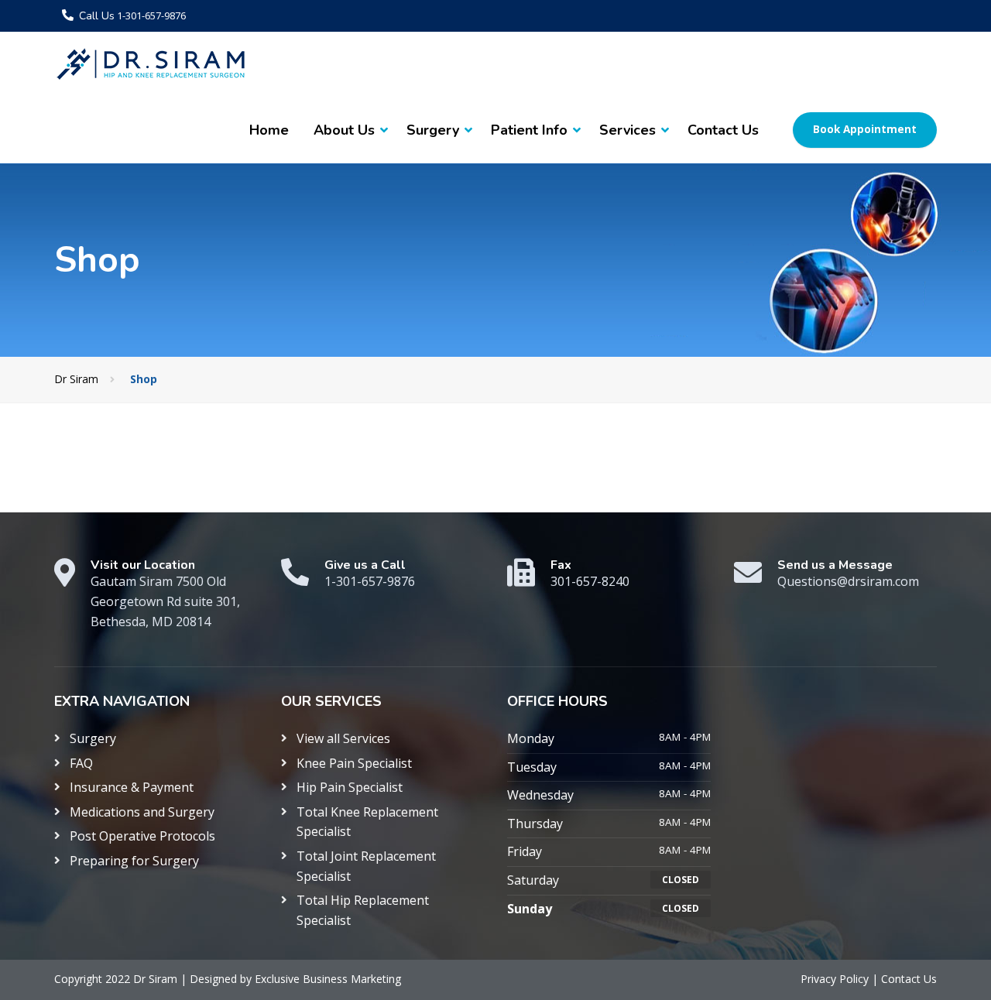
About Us (344, 130)
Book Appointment (865, 129)
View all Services (343, 738)
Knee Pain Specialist (354, 763)
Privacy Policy (836, 978)
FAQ (81, 763)
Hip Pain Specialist (350, 787)
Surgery (432, 130)
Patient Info (529, 130)
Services (627, 130)
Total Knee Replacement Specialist (367, 822)
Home (269, 130)
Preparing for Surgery (134, 860)
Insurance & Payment (132, 787)
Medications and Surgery (142, 811)
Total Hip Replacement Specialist (363, 910)
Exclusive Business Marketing (328, 978)
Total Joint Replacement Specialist (366, 866)
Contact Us (723, 130)
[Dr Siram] (151, 64)
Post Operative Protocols (142, 835)
